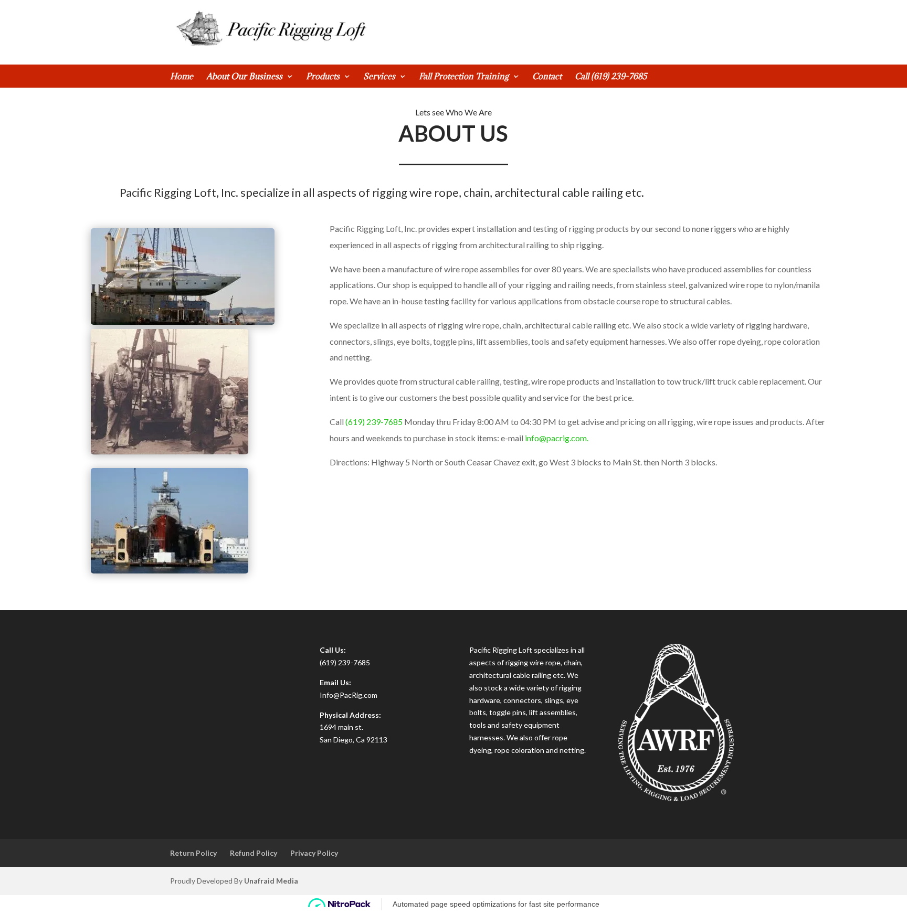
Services (379, 76)
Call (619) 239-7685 (611, 76)
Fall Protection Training (464, 76)
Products (323, 76)
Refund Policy (253, 852)
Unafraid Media (271, 880)
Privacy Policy (314, 852)
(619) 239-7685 (374, 422)
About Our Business (244, 76)
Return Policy (193, 852)
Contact (547, 76)
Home (181, 76)
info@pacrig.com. (556, 438)
